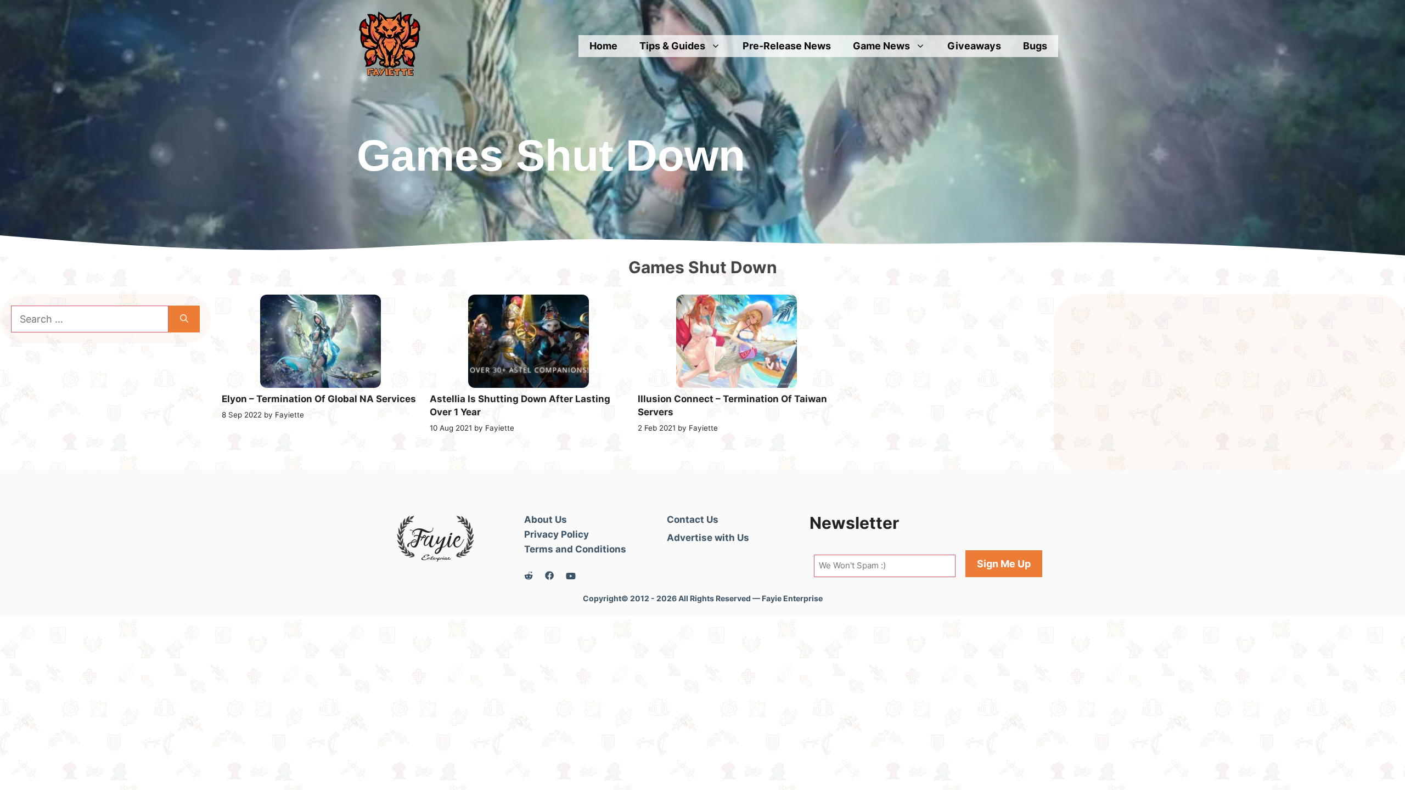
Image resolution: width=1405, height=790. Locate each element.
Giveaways (974, 46)
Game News (881, 46)
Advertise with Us (708, 537)
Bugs (1035, 46)
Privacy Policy (556, 534)
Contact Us (692, 519)
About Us (545, 519)
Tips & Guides (672, 46)
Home (603, 46)
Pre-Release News (787, 46)
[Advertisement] (1229, 382)
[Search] (184, 319)
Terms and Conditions (575, 549)
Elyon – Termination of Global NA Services (319, 398)
